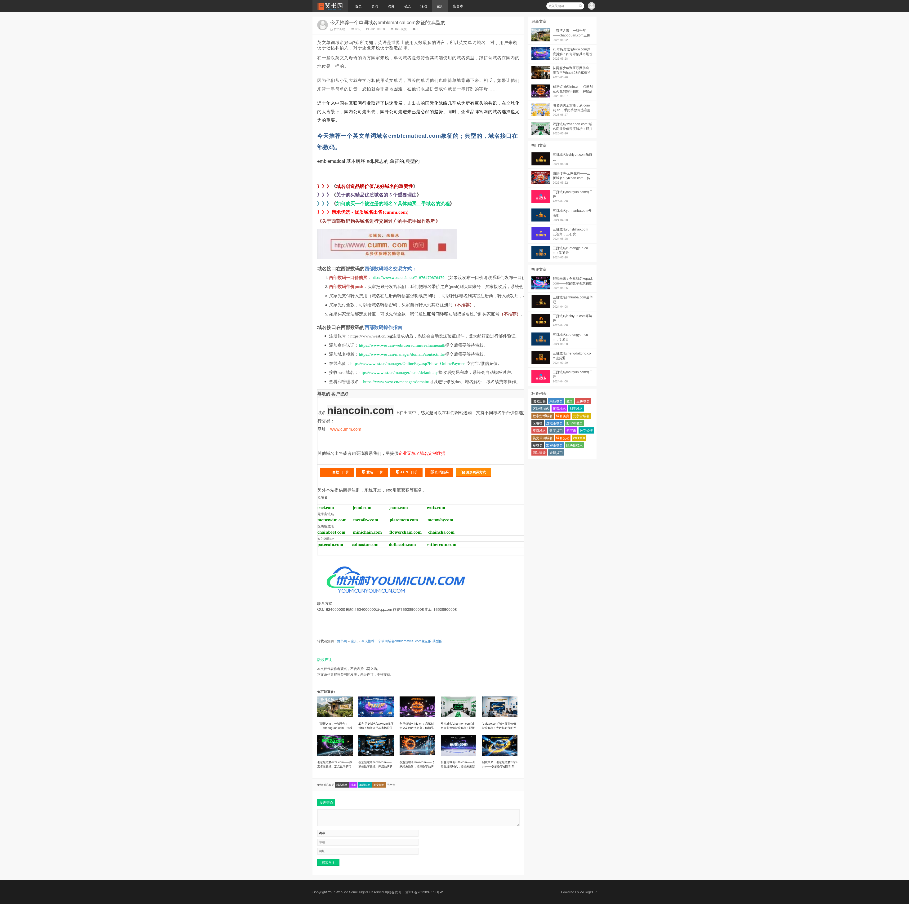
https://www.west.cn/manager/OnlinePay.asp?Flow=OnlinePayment (408, 363)
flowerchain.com (405, 532)
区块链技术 (574, 445)
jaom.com (398, 507)
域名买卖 (562, 415)
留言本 (458, 6)
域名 (353, 785)
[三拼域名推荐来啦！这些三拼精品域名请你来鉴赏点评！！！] (387, 260)
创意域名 (576, 408)
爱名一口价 (374, 472)
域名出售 (342, 785)
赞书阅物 (339, 29)
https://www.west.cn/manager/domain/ (396, 381)
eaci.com (325, 507)
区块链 (538, 423)
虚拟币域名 (554, 423)
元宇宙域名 (581, 415)
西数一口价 (340, 472)
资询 (374, 6)
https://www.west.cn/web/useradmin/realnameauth (402, 345)
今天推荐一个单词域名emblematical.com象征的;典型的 (388, 22)
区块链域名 (541, 408)
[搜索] (580, 5)
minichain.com (367, 532)
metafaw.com (365, 520)
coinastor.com (365, 544)
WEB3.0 (579, 437)
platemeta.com (404, 520)
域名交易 (562, 437)
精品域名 (556, 401)
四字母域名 (574, 423)
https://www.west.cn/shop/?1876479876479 (408, 277)
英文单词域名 (543, 437)
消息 (391, 6)
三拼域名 (583, 401)
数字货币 (556, 430)
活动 (423, 6)
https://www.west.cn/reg (371, 336)
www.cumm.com (345, 429)
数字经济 (586, 430)
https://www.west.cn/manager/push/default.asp (398, 372)
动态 (407, 6)
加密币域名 (554, 445)
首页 (358, 6)
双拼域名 (539, 430)
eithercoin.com (441, 544)
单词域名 (364, 785)
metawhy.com (440, 520)
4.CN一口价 (409, 472)
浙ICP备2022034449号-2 (424, 892)
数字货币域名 (543, 415)
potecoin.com (330, 544)
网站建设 (539, 452)
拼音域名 (559, 408)
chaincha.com (441, 532)
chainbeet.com (331, 532)
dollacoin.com (402, 544)
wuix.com (436, 507)
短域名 (538, 445)
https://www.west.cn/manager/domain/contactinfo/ (402, 354)
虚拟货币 (556, 452)
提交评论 (328, 862)
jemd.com (362, 507)
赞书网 (342, 640)
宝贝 (440, 6)
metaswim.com (332, 520)
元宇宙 (571, 430)
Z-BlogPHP (588, 892)
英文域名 (379, 785)
